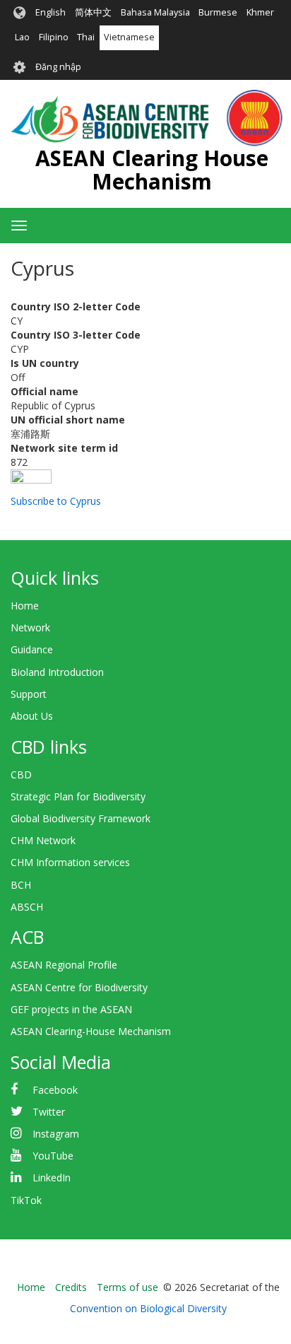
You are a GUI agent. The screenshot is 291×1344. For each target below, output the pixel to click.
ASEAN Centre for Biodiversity (79, 987)
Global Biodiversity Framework (80, 818)
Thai (86, 37)
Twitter (48, 1111)
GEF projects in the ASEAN (71, 1009)
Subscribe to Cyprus (56, 501)
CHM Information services (70, 862)
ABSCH (27, 906)
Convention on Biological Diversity (148, 1308)
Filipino (54, 37)
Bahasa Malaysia (155, 12)
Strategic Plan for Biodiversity (78, 796)
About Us (32, 716)
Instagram (55, 1133)
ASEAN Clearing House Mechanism (151, 170)
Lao (22, 37)
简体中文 (93, 12)
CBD (21, 774)
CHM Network (43, 840)
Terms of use (127, 1287)
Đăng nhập (58, 67)
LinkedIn (51, 1177)
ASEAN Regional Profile (64, 964)
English (50, 12)
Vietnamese (129, 37)
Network (30, 627)
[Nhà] (147, 118)
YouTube (52, 1155)
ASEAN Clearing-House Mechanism (91, 1031)
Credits (71, 1287)
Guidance (32, 649)
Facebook (55, 1090)
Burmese (217, 12)
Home (25, 605)
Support (29, 694)
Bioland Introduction (57, 672)
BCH (21, 885)
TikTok (26, 1200)
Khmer (260, 12)
